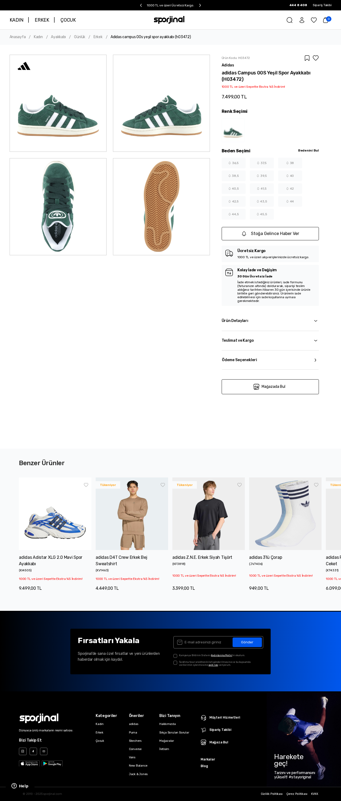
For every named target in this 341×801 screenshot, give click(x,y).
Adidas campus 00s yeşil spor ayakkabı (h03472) (151, 37)
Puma (133, 732)
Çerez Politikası (296, 794)
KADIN (16, 20)
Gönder (247, 642)
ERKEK (42, 20)
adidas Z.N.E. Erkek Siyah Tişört (202, 557)
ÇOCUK (68, 20)
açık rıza (213, 664)
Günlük (79, 37)
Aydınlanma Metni (221, 655)
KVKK (314, 794)
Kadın (38, 37)
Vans (132, 757)
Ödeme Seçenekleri (239, 360)
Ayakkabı (58, 37)
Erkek (98, 37)
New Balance (138, 765)
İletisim (164, 749)
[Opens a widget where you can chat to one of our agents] (20, 786)
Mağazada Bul (273, 386)
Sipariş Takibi (322, 5)
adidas (133, 724)
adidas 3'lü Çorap (265, 557)
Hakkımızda (167, 724)
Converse (135, 749)
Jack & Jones (138, 774)
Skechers (135, 741)
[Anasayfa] (169, 20)
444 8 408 (298, 5)
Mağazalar (166, 741)
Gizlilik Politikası (272, 794)
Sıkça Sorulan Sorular (174, 732)
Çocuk (100, 741)
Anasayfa (18, 37)
